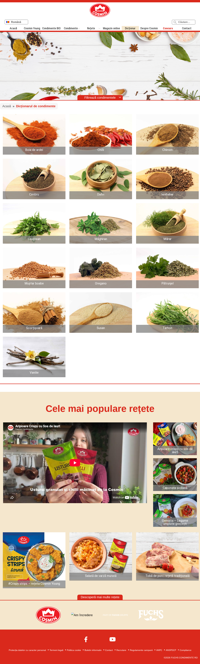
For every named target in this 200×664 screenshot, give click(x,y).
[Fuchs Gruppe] (115, 614)
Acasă (13, 28)
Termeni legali (56, 650)
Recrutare (121, 650)
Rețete (91, 28)
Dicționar (130, 28)
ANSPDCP (171, 650)
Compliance (185, 650)
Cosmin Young (32, 28)
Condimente (71, 28)
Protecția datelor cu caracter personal (27, 650)
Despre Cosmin (149, 28)
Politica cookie (74, 650)
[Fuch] (151, 615)
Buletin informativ (93, 650)
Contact (186, 28)
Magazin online (111, 28)
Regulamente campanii (141, 650)
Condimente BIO (51, 28)
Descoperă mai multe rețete (100, 597)
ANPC (159, 650)
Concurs (168, 28)
